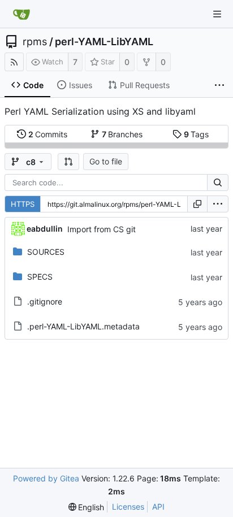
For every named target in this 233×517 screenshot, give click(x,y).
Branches (122, 134)
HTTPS (22, 203)
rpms (35, 41)
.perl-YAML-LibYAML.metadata (83, 326)
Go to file (105, 161)
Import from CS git (101, 229)
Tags (196, 134)
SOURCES (45, 252)
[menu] (217, 203)
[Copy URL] (197, 203)
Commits (48, 134)
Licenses (128, 506)
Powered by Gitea (46, 478)
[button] (68, 161)
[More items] (219, 85)
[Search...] (217, 182)
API (158, 506)
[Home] (21, 14)
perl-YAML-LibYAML (104, 41)
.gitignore (44, 301)
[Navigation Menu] (217, 14)
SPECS (40, 276)
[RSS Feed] (14, 62)
